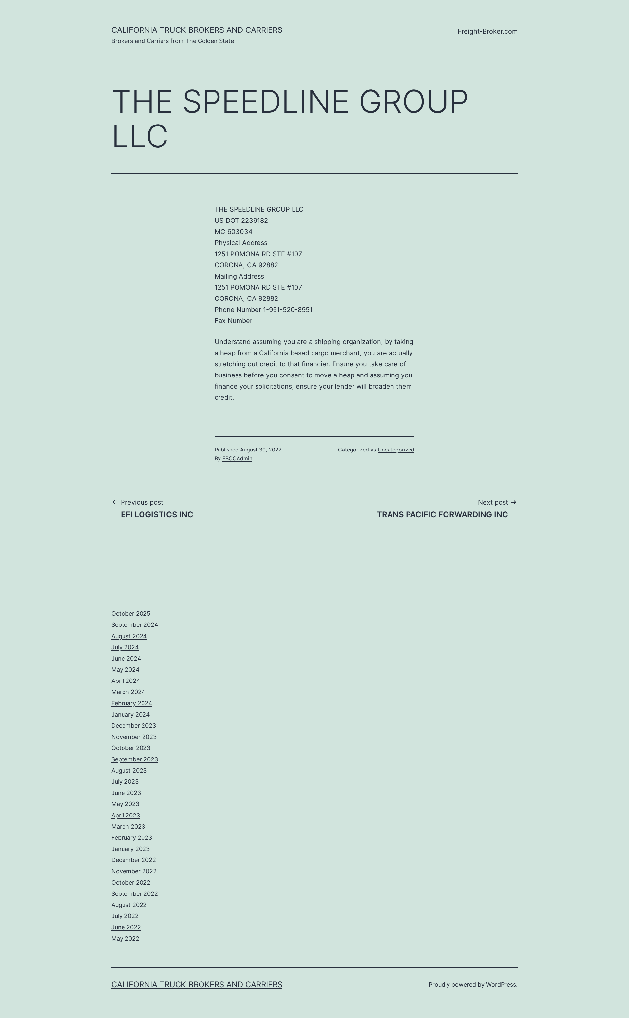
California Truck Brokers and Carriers (196, 30)
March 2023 (128, 826)
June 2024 (126, 658)
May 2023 (125, 803)
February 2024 (131, 703)
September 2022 (134, 893)
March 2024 (128, 691)
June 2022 (126, 927)
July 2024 (125, 647)
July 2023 (125, 781)
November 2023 (134, 736)
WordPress (501, 984)
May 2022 (125, 938)
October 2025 (130, 613)
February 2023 (131, 837)
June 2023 (126, 792)
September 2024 (134, 624)
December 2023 (133, 725)
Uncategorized (396, 449)
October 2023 (130, 747)
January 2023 (130, 848)
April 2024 (125, 680)
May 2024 (125, 669)
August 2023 (129, 770)
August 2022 (129, 904)
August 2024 (129, 636)
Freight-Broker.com (488, 31)
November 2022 (134, 871)
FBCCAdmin (237, 458)
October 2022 (130, 882)
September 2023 (134, 759)
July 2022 (125, 915)
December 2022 (133, 859)
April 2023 (125, 815)
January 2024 (130, 714)
